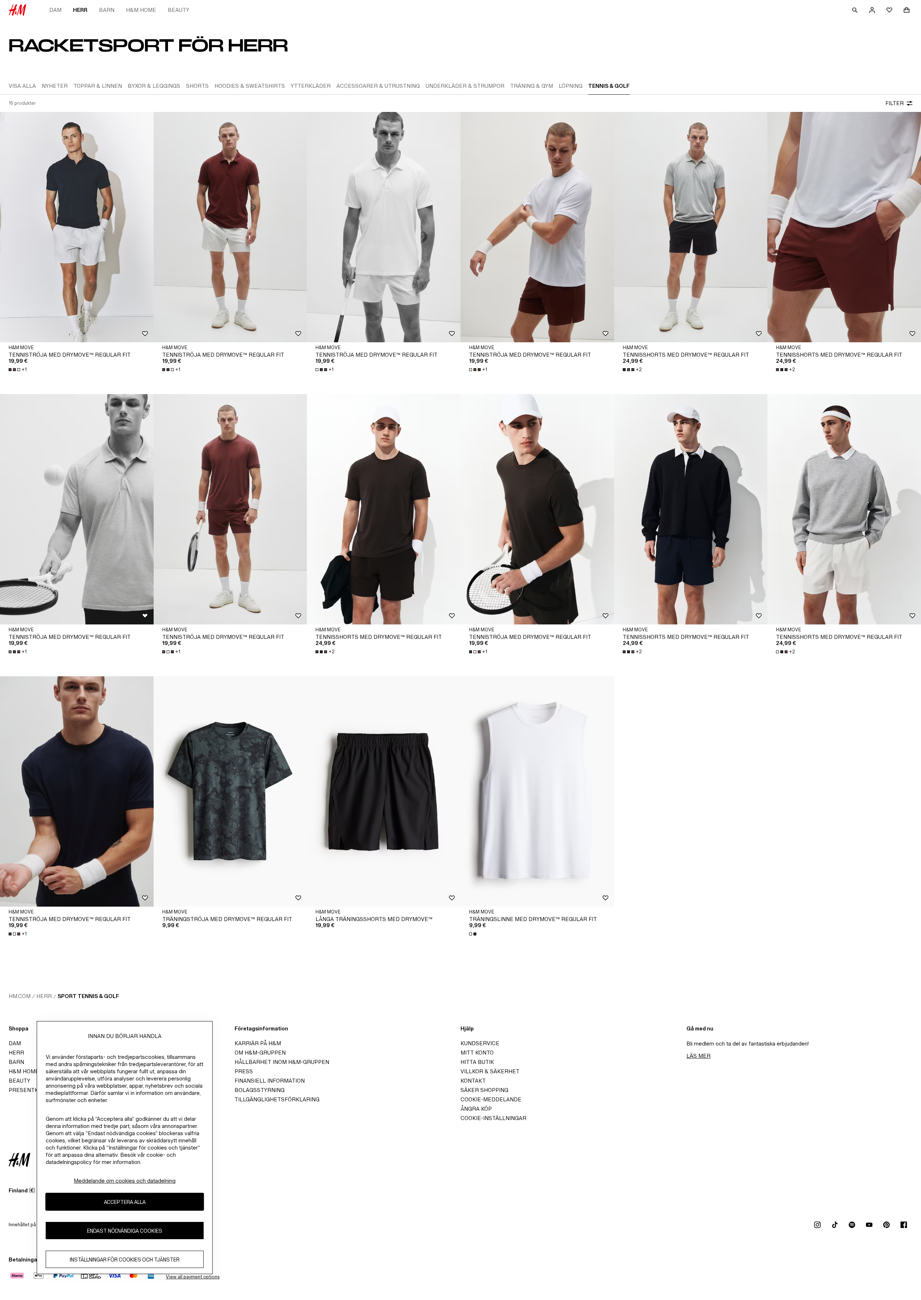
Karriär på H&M (258, 1043)
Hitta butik (477, 1062)
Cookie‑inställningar (493, 1118)
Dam (55, 10)
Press (244, 1071)
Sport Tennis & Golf (88, 996)
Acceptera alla (125, 1202)
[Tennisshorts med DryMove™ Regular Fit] (691, 227)
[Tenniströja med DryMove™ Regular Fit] (77, 227)
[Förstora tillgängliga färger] (473, 934)
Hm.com (20, 996)
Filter (894, 103)
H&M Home (141, 10)
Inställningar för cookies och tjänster (125, 1259)
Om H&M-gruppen (260, 1053)
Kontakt (473, 1081)
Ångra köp (476, 1109)
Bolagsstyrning (260, 1090)
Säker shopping (484, 1090)
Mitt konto (477, 1053)
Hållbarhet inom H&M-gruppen (282, 1062)
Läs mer (698, 1056)
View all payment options (192, 1276)
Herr (80, 10)
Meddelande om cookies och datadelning (125, 1181)
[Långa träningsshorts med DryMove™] (383, 791)
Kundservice (479, 1043)
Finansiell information (270, 1081)
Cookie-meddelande (490, 1099)
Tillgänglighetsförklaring (277, 1099)
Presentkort (29, 1090)
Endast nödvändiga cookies (124, 1230)
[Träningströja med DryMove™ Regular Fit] (230, 791)
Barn (106, 10)
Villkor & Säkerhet (490, 1071)
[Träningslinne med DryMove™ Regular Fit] (537, 791)
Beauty (178, 10)
